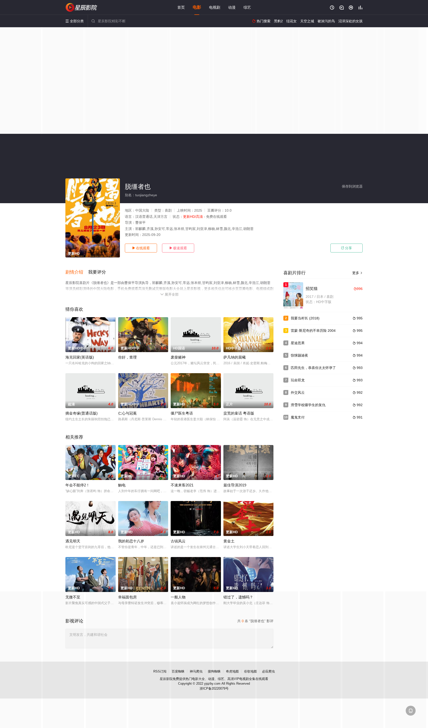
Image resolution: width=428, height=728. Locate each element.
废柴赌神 (178, 357)
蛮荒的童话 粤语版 (238, 413)
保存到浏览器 (352, 186)
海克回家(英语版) (79, 357)
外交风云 (298, 392)
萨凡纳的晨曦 (234, 357)
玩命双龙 (298, 380)
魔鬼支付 (298, 417)
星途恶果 (298, 343)
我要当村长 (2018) (305, 318)
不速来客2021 (182, 485)
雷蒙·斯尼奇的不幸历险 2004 (313, 331)
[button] (76, 272)
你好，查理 (127, 357)
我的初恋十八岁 (131, 541)
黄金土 (229, 541)
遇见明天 (72, 541)
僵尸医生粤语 (182, 413)
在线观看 (141, 248)
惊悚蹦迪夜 (299, 355)
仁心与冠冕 (127, 413)
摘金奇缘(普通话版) (81, 413)
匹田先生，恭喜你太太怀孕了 (313, 368)
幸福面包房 (127, 597)
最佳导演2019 (234, 485)
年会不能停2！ (77, 485)
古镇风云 (178, 541)
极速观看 (178, 248)
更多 (357, 273)
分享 (346, 248)
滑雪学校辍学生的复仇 (308, 405)
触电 (122, 485)
